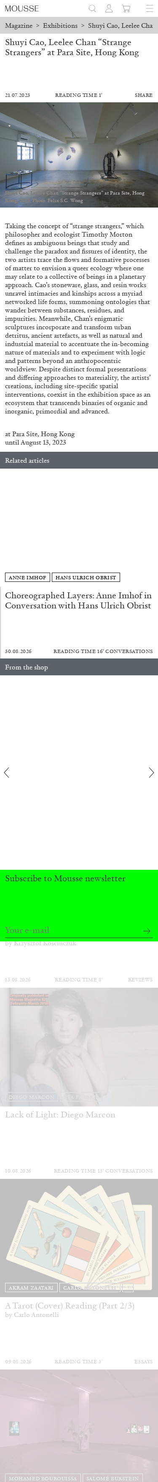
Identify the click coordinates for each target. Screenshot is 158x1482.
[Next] (151, 528)
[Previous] (6, 528)
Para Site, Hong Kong (43, 434)
